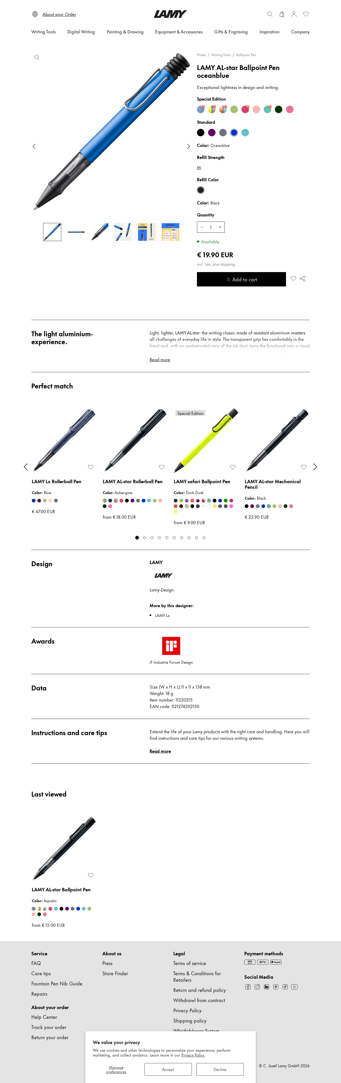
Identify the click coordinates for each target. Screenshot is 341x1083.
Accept (168, 1069)
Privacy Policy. (193, 1055)
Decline (220, 1069)
